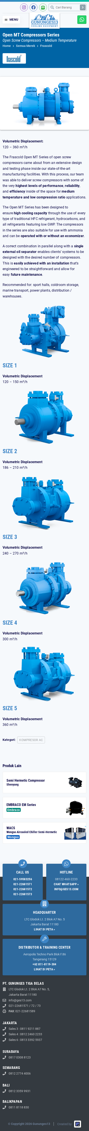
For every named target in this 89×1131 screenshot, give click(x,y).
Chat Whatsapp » (66, 884)
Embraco (13, 810)
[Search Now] (83, 7)
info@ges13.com (66, 889)
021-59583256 (22, 879)
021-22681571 (22, 884)
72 (33, 1005)
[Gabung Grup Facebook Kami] (33, 7)
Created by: (64, 1124)
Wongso (13, 837)
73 (39, 1005)
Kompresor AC (31, 740)
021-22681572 (22, 889)
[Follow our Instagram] (24, 7)
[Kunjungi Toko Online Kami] (43, 7)
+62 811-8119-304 (44, 964)
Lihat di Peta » (44, 929)
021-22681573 (22, 894)
